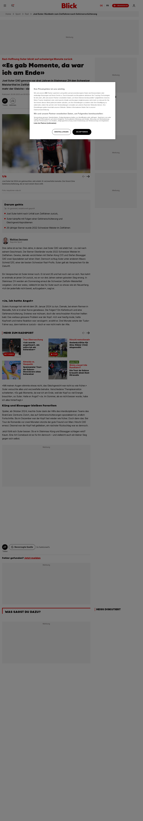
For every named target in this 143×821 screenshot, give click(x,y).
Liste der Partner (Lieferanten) (45, 123)
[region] (72, 110)
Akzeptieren (82, 132)
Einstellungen (61, 132)
